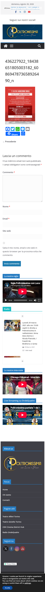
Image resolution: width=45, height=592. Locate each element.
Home (5, 489)
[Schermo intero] (39, 300)
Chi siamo (7, 495)
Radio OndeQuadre (11, 532)
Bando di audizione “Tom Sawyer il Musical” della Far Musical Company (25, 9)
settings (27, 583)
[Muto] (35, 300)
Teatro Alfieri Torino (11, 516)
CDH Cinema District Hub (13, 527)
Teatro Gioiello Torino (12, 522)
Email (6, 218)
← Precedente (9, 141)
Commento (9, 172)
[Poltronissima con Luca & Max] (6, 46)
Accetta (7, 588)
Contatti (6, 500)
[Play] (6, 300)
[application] (22, 291)
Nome (6, 206)
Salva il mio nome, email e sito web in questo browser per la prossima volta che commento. (22, 251)
